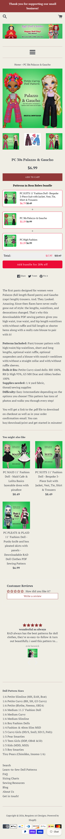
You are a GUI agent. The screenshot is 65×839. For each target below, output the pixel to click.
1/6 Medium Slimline (16, 719)
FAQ (5, 774)
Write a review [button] (32, 596)
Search (7, 765)
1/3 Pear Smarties (14, 736)
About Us (8, 792)
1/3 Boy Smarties (13, 749)
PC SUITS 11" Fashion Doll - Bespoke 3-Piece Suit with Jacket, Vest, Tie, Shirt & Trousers (39, 196)
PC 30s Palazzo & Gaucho (33, 218)
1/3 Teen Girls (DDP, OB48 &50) (22, 741)
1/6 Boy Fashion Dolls (16, 723)
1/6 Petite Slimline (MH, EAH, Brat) (25, 697)
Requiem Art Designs (35, 815)
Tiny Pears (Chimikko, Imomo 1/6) (24, 754)
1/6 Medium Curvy (14, 714)
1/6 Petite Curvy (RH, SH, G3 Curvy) (25, 701)
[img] (32, 625)
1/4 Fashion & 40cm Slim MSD (22, 727)
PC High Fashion (28, 239)
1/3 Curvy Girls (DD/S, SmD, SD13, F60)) (27, 732)
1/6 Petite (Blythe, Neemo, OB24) (23, 705)
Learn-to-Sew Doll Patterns (20, 769)
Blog (5, 787)
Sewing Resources (14, 783)
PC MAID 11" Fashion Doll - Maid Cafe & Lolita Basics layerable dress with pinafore (16, 481)
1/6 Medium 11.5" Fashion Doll (22, 710)
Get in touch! (11, 796)
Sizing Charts (11, 778)
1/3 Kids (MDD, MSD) (16, 745)
